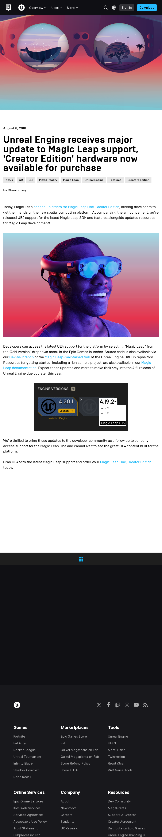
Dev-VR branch (21, 357)
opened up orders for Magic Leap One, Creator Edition (76, 207)
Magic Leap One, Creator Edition (125, 462)
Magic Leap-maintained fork (67, 357)
